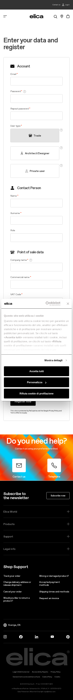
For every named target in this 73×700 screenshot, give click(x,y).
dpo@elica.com (49, 691)
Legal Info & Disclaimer (21, 672)
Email (13, 74)
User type (15, 126)
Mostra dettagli (53, 360)
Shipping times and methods (54, 591)
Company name (18, 260)
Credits (57, 677)
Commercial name (20, 277)
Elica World (10, 511)
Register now (23, 401)
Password (15, 91)
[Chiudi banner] (68, 304)
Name (13, 195)
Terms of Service (16, 413)
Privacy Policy (54, 411)
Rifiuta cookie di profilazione (36, 393)
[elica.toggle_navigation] (5, 16)
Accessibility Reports (40, 672)
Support (8, 536)
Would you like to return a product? (16, 599)
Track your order (11, 576)
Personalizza (34, 382)
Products (9, 524)
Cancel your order (12, 591)
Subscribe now (58, 495)
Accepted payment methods (49, 583)
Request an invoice (49, 598)
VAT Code (15, 294)
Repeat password (19, 108)
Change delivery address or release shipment (17, 583)
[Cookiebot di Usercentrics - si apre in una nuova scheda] (45, 303)
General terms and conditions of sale (26, 677)
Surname (15, 213)
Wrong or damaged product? (54, 576)
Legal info (9, 549)
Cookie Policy (47, 677)
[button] (24, 91)
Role (12, 230)
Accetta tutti (36, 371)
